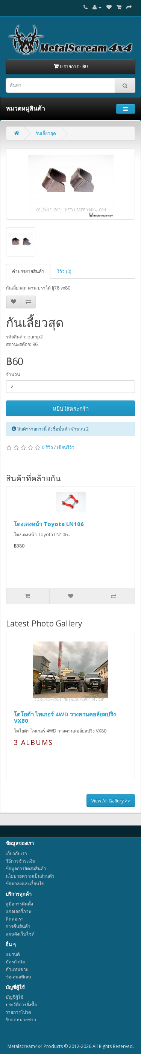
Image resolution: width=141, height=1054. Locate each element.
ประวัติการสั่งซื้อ (21, 1004)
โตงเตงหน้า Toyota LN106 (49, 524)
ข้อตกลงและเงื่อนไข (25, 883)
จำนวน (13, 374)
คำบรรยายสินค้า (28, 271)
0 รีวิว (47, 447)
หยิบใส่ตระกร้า (71, 408)
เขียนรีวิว (65, 447)
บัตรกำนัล (15, 961)
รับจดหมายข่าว (21, 1019)
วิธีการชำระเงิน (20, 861)
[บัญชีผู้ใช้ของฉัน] (97, 7)
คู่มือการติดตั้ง (19, 904)
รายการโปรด (18, 1012)
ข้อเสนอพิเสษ (18, 977)
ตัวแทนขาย (17, 969)
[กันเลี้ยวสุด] (70, 184)
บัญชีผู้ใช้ (14, 997)
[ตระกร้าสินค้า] (119, 7)
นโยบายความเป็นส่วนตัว (30, 876)
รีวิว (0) (64, 271)
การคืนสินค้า (18, 926)
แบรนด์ (13, 954)
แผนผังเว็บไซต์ (20, 934)
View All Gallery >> (110, 801)
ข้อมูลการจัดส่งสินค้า (26, 868)
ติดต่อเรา (15, 919)
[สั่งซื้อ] (129, 7)
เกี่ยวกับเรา (16, 853)
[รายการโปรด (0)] (109, 7)
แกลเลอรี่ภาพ (19, 911)
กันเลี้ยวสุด (45, 133)
